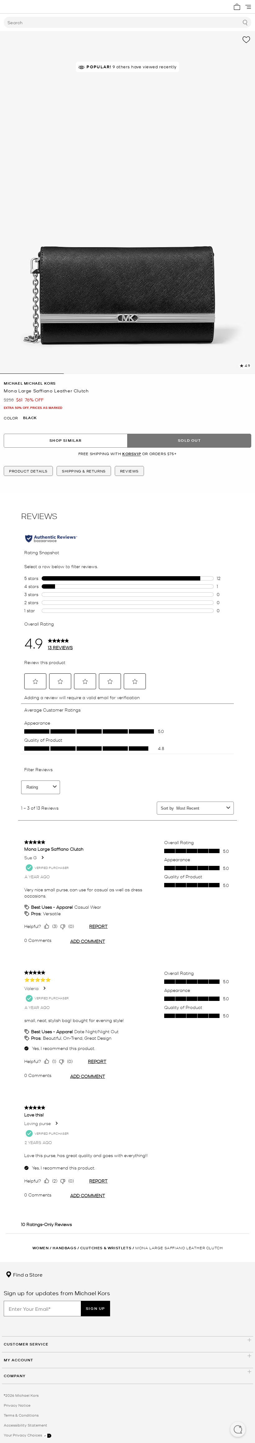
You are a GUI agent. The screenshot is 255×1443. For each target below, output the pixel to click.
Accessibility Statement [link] (25, 1425)
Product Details (28, 470)
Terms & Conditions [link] (21, 1415)
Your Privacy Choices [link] (23, 1434)
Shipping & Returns (84, 470)
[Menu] (248, 7)
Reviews (129, 470)
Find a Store (27, 1274)
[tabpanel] (127, 202)
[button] (238, 1430)
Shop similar (65, 440)
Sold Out (189, 440)
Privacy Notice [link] (17, 1405)
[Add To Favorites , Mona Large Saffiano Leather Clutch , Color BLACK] (246, 39)
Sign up (95, 1308)
